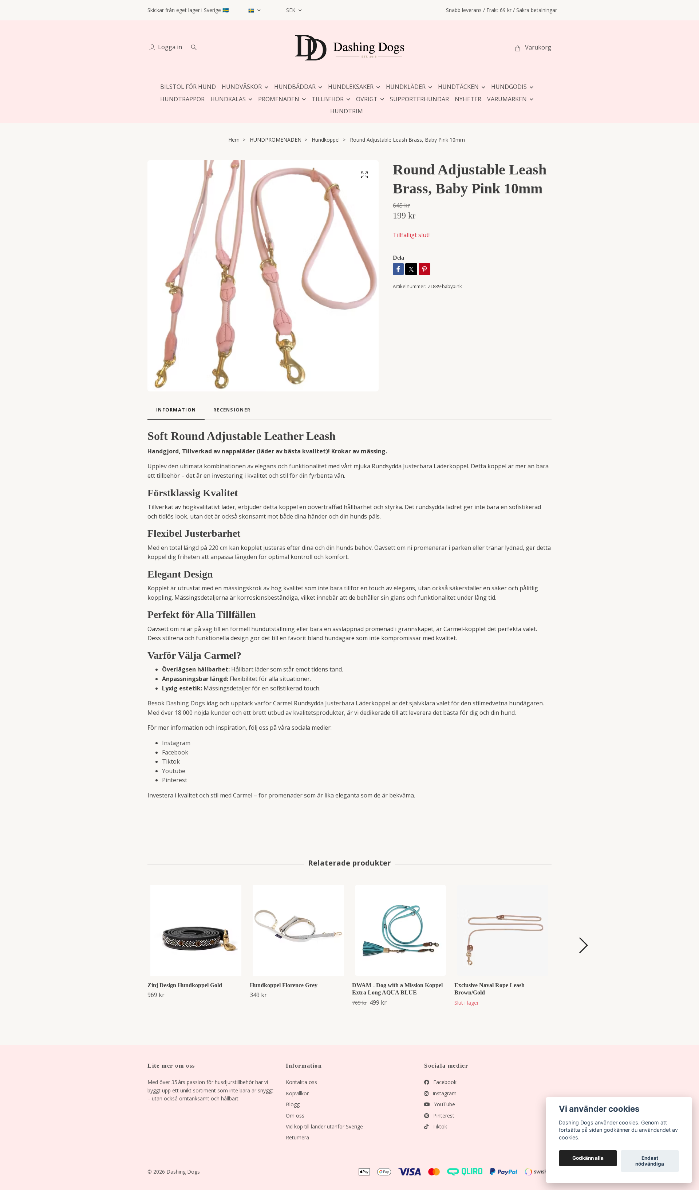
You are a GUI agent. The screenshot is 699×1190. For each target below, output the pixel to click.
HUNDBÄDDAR (295, 87)
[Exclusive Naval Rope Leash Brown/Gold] (502, 930)
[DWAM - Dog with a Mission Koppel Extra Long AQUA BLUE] (400, 930)
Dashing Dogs (185, 703)
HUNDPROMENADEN (275, 139)
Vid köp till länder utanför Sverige (324, 1126)
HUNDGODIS (509, 87)
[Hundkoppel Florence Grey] (298, 930)
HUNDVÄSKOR (242, 87)
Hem (234, 139)
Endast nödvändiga (649, 1161)
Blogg (293, 1104)
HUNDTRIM (346, 111)
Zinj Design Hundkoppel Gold (184, 985)
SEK (291, 10)
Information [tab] (176, 409)
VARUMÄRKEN (507, 99)
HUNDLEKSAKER (351, 87)
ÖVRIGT (367, 99)
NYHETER (468, 99)
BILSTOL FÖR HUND (188, 87)
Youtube (173, 771)
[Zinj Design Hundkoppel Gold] (195, 930)
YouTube (444, 1104)
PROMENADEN (278, 99)
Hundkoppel (326, 139)
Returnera (297, 1137)
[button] (583, 945)
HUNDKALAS (228, 99)
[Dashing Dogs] (349, 47)
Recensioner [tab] (231, 409)
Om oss (295, 1115)
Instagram (176, 743)
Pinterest (174, 780)
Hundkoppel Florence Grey (283, 985)
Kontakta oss (301, 1082)
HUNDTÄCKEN (458, 87)
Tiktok (171, 761)
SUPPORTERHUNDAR (419, 99)
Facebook (175, 752)
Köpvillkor (297, 1093)
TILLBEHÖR (328, 99)
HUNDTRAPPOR (182, 99)
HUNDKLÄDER (406, 87)
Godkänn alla (588, 1158)
